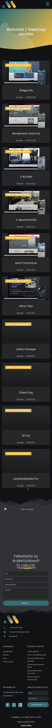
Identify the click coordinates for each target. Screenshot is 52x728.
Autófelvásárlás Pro (26, 479)
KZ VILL (26, 435)
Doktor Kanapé (26, 349)
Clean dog (26, 392)
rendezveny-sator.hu (26, 133)
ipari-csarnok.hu (26, 263)
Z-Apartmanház (26, 220)
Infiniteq (26, 725)
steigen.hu (26, 90)
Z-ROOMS (26, 176)
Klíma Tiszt (26, 306)
